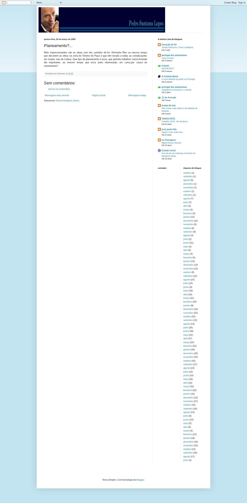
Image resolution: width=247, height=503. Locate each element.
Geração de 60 (169, 44)
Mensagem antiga (137, 95)
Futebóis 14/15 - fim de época (175, 121)
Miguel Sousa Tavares (171, 143)
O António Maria (170, 76)
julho (185, 202)
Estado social (169, 150)
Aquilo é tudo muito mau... (173, 132)
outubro (187, 173)
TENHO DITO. (168, 118)
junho (186, 243)
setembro (188, 176)
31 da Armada (169, 97)
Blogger (140, 480)
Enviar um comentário (59, 89)
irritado (165, 66)
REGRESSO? (168, 68)
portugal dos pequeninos (174, 55)
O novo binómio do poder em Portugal (178, 79)
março (186, 209)
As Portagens (169, 140)
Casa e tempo (168, 58)
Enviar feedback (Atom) (67, 100)
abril (185, 206)
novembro (188, 187)
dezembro (188, 184)
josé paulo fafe (169, 129)
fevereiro (187, 213)
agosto (186, 180)
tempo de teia (169, 105)
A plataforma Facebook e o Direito (176, 90)
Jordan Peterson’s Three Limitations (177, 47)
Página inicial (98, 95)
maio (185, 246)
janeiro (186, 217)
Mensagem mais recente (57, 95)
